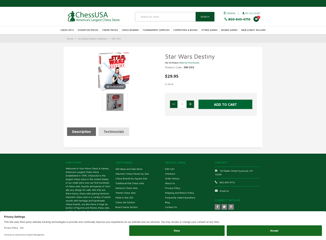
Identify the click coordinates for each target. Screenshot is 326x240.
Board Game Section (126, 207)
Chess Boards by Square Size (131, 178)
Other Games (209, 30)
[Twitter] (224, 207)
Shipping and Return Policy (179, 192)
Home (70, 38)
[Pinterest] (231, 207)
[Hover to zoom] (115, 71)
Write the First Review (189, 63)
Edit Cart (169, 168)
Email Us (224, 190)
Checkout (170, 173)
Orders (231, 13)
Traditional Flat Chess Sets (129, 183)
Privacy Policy (172, 188)
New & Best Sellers (253, 30)
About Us (170, 183)
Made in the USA (124, 197)
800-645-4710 (238, 19)
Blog (167, 202)
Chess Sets (67, 30)
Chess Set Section (125, 202)
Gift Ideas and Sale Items (128, 168)
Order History (172, 178)
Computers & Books (185, 30)
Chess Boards (130, 30)
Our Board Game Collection (92, 38)
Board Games (229, 30)
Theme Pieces (110, 30)
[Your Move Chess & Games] (97, 16)
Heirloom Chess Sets (126, 188)
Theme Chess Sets (125, 192)
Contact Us (171, 207)
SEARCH (205, 16)
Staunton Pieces (88, 30)
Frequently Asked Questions (180, 197)
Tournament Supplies (155, 30)
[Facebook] (217, 207)
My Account (252, 13)
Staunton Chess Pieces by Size (132, 173)
